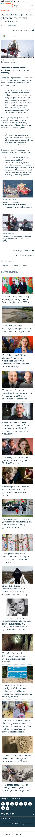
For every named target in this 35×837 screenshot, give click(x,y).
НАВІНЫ (7, 834)
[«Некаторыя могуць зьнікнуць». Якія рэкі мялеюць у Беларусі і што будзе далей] (17, 314)
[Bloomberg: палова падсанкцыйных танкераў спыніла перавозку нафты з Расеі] (18, 188)
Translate (7, 4)
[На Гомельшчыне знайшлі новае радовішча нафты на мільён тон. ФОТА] (18, 222)
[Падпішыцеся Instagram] (30, 804)
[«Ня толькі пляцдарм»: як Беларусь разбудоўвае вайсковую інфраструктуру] (17, 773)
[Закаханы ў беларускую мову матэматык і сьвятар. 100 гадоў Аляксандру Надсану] (17, 744)
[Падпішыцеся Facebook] (7, 804)
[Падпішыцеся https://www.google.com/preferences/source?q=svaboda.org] (3, 804)
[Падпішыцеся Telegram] (3, 808)
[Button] (17, 30)
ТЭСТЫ (18, 834)
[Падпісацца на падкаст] (21, 804)
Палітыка (5, 11)
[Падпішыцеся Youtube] (16, 804)
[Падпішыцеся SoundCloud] (25, 804)
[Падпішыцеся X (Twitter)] (12, 804)
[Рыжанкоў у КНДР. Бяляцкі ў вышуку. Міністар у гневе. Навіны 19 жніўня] (17, 446)
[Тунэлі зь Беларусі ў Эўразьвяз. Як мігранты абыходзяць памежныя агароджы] (17, 642)
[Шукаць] (28, 834)
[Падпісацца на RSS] (7, 808)
